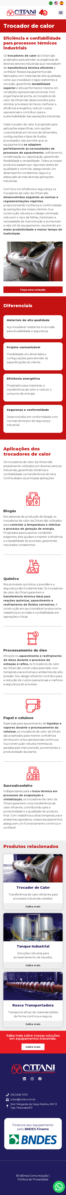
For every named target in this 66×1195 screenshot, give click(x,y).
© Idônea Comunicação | (33, 1175)
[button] (60, 12)
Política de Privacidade (33, 1179)
